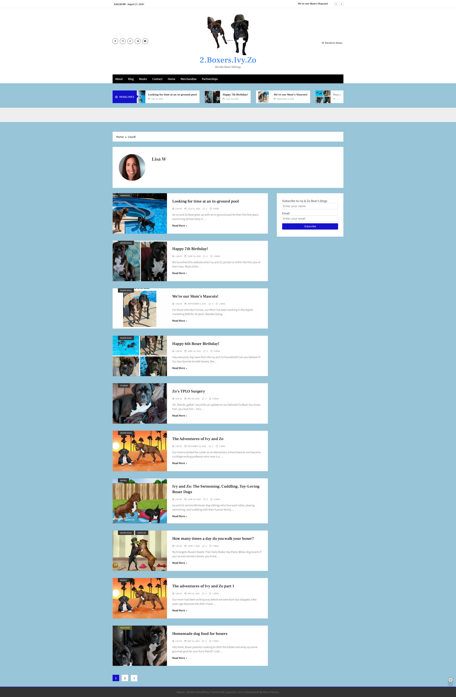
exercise (142, 532)
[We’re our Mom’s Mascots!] (245, 96)
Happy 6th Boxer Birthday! (332, 94)
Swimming (125, 195)
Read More (178, 225)
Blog (131, 79)
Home (171, 79)
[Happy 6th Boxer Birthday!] (305, 96)
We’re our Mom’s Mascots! (313, 3)
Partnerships (210, 79)
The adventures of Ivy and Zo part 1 (203, 586)
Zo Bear (124, 385)
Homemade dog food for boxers (199, 633)
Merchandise (188, 79)
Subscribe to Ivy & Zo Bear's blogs (304, 201)
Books (143, 79)
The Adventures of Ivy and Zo (197, 438)
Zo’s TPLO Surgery (188, 391)
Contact (157, 79)
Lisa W (178, 209)
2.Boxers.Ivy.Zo (228, 60)
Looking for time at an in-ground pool (154, 94)
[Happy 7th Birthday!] (194, 96)
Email (286, 213)
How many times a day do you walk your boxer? (213, 538)
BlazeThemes (271, 692)
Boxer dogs (126, 242)
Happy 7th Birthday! (217, 94)
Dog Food (125, 627)
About (119, 79)
